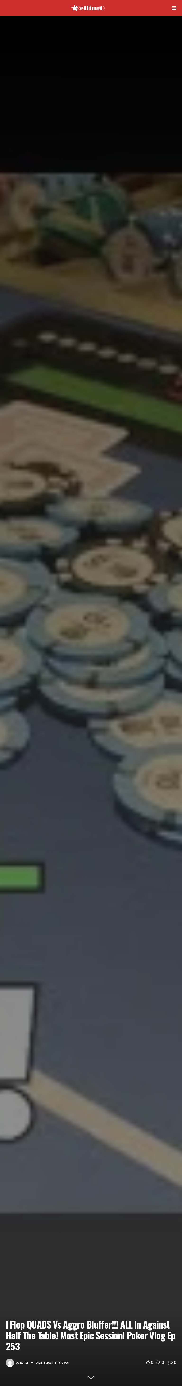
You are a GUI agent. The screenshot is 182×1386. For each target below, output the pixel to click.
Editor (24, 1362)
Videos (63, 1362)
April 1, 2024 (44, 1362)
